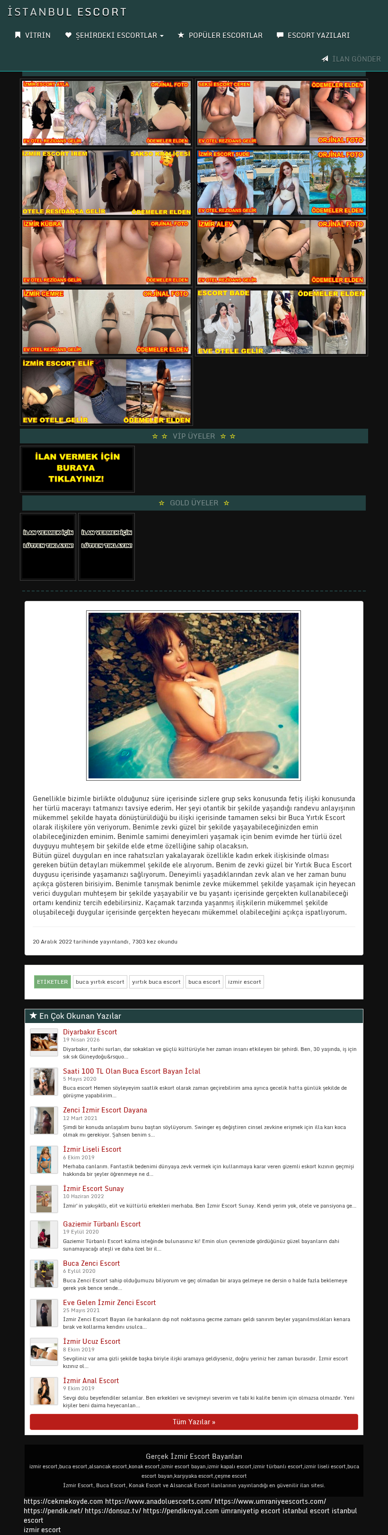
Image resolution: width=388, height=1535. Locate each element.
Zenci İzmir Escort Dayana (105, 1109)
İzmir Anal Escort (91, 1380)
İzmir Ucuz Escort (92, 1341)
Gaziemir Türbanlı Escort (102, 1223)
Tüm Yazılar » (194, 1421)
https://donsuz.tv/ (114, 1510)
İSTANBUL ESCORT (67, 11)
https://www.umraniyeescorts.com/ (270, 1501)
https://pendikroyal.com (181, 1510)
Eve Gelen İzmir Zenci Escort (109, 1302)
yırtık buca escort (156, 981)
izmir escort (244, 981)
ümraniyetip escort (251, 1510)
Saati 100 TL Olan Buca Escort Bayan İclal (132, 1071)
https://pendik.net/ (53, 1510)
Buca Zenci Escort (91, 1263)
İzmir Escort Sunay (93, 1188)
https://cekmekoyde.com (63, 1501)
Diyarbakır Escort (90, 1031)
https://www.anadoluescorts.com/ (158, 1501)
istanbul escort (306, 1510)
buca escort (204, 981)
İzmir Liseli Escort (92, 1149)
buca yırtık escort (100, 981)
